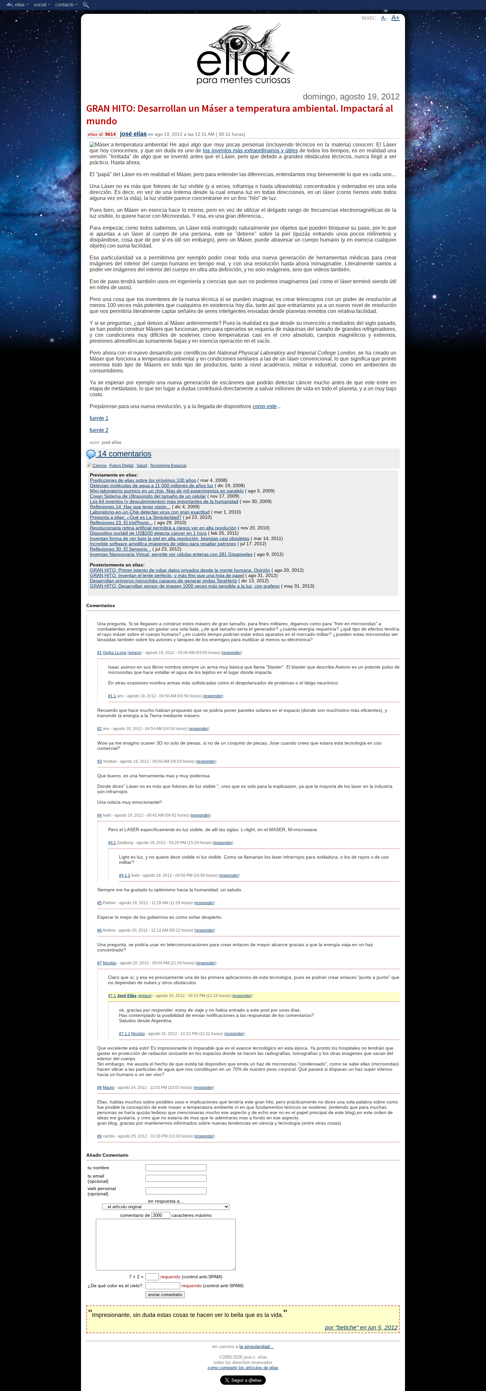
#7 (99, 963)
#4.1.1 (124, 875)
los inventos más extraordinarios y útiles (250, 150)
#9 (99, 1136)
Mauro (108, 1087)
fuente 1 (99, 418)
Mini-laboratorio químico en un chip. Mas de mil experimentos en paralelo (167, 490)
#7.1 (112, 995)
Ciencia (99, 465)
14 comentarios (123, 453)
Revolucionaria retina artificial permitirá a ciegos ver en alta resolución (163, 527)
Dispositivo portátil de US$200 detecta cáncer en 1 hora (148, 533)
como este (265, 406)
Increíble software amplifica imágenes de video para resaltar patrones (163, 543)
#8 (99, 1087)
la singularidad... (256, 1346)
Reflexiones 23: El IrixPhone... (121, 522)
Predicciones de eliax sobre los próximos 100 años (143, 480)
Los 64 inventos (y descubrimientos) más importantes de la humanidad (164, 501)
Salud (142, 465)
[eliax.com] (243, 52)
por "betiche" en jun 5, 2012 (361, 1327)
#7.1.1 (124, 1033)
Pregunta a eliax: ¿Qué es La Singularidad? (136, 517)
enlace (135, 652)
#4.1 (112, 842)
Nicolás (109, 963)
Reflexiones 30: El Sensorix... (120, 549)
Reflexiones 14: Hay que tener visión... (130, 506)
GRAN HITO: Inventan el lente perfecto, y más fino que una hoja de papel (167, 575)
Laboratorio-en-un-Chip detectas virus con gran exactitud (150, 512)
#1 (99, 652)
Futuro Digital (121, 465)
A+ (395, 17)
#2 (99, 728)
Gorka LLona (114, 652)
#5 (99, 903)
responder (231, 652)
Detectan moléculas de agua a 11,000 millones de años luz (151, 485)
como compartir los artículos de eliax (243, 1367)
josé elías (133, 134)
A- (383, 18)
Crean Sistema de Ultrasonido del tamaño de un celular (148, 496)
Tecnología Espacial (168, 465)
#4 (99, 815)
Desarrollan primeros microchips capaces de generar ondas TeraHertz (163, 580)
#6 (99, 930)
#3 (99, 761)
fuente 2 (99, 430)
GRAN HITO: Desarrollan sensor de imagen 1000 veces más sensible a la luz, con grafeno (185, 586)
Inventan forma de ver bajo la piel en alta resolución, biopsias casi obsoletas (169, 538)
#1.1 (112, 696)
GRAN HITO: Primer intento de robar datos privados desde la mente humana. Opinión (180, 570)
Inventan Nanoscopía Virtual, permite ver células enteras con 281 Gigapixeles (171, 554)
